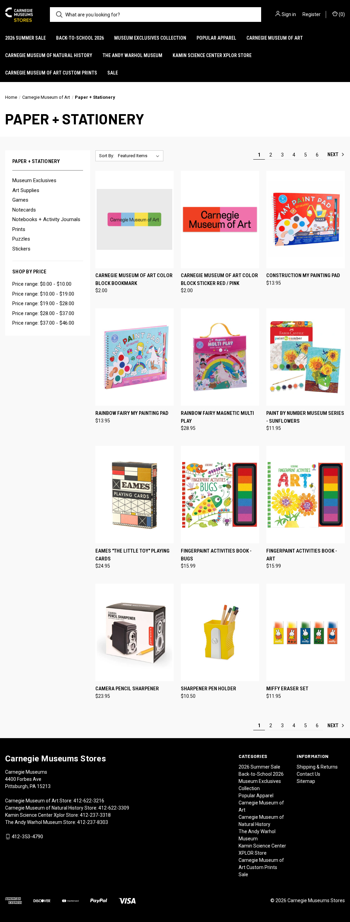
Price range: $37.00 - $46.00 (43, 323)
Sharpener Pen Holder (208, 689)
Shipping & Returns (317, 767)
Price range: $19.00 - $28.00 (43, 303)
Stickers (21, 249)
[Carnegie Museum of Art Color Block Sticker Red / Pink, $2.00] (220, 219)
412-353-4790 (27, 836)
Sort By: (106, 155)
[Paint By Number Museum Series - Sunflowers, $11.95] (305, 357)
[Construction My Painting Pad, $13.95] (305, 219)
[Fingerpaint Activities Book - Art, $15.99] (305, 494)
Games (20, 200)
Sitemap (306, 781)
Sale (112, 73)
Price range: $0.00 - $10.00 (41, 284)
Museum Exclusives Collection (150, 38)
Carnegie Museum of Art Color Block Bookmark (134, 279)
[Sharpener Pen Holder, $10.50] (220, 632)
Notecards (24, 210)
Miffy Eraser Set (287, 689)
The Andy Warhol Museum (132, 55)
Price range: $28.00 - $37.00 (43, 313)
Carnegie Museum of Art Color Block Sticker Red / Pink (219, 279)
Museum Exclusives (34, 180)
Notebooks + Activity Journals (46, 219)
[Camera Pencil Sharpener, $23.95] (134, 632)
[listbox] (140, 156)
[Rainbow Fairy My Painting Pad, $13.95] (134, 357)
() (341, 14)
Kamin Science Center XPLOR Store (212, 55)
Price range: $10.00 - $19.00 (43, 294)
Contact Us (308, 774)
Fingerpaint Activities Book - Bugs (216, 555)
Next (333, 154)
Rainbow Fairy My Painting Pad (132, 413)
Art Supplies (25, 190)
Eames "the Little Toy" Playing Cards (132, 555)
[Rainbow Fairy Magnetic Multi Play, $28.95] (220, 357)
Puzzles (21, 239)
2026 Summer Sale (25, 38)
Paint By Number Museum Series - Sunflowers (305, 417)
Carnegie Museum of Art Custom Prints (51, 73)
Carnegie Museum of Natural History (48, 55)
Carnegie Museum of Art (274, 38)
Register (311, 14)
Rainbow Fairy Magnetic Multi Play (217, 417)
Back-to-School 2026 (80, 38)
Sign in (289, 14)
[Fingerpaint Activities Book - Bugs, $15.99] (220, 494)
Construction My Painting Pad (303, 275)
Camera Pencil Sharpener (127, 689)
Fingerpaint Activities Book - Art (301, 555)
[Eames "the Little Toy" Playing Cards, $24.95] (134, 494)
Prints (18, 229)
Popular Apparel (216, 38)
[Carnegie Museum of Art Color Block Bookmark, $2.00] (134, 219)
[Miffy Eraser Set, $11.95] (305, 632)
